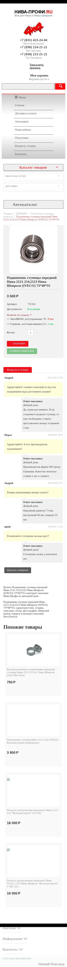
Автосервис (22, 121)
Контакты (20, 154)
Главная (19, 105)
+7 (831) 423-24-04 (33, 40)
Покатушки (22, 137)
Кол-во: (11, 332)
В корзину (19, 343)
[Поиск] (58, 86)
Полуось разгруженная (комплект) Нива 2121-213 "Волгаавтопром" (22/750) (33, 811)
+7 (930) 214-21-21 (33, 47)
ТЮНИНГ (21, 213)
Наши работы (23, 129)
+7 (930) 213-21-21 (33, 54)
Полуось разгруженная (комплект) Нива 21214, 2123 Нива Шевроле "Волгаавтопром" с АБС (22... (32, 883)
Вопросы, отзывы (25, 145)
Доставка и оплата (26, 113)
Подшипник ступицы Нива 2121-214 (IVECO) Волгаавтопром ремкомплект (32, 741)
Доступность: (14, 309)
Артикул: (12, 304)
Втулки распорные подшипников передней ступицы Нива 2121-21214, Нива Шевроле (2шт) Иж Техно (31, 672)
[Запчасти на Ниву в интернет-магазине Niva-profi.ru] (33, 12)
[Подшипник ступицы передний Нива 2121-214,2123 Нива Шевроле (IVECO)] (33, 249)
